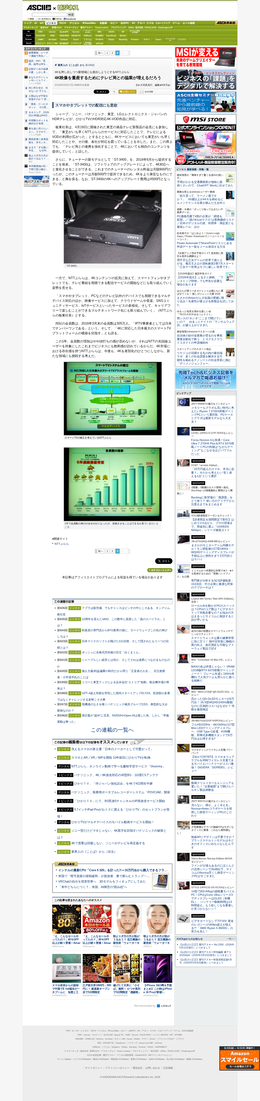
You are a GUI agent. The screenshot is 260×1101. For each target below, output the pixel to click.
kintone (64, 39)
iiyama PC (119, 1035)
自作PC (125, 23)
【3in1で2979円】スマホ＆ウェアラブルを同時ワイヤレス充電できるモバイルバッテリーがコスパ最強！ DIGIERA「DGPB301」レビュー (212, 763)
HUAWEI (99, 35)
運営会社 (137, 1068)
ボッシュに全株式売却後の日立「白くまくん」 (112, 652)
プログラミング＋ (140, 1051)
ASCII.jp (38, 7)
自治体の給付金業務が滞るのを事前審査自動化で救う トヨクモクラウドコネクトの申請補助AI (199, 339)
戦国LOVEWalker (194, 1059)
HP (123, 32)
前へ (100, 53)
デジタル (74, 23)
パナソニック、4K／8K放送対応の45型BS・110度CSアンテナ (116, 775)
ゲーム (176, 23)
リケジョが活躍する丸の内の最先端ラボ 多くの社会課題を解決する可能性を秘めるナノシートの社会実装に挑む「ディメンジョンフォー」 (204, 358)
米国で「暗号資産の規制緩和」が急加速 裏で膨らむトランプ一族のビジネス (111, 876)
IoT (41, 23)
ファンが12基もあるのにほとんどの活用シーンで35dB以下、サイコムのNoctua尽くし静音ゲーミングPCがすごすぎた (212, 871)
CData (111, 39)
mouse (52, 32)
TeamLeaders (101, 27)
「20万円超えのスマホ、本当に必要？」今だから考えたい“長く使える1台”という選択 (212, 472)
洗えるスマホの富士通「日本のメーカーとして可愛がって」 (112, 749)
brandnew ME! (88, 43)
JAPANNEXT (64, 43)
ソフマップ (76, 43)
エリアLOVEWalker (82, 1059)
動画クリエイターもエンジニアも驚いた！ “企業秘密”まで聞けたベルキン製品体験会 (212, 786)
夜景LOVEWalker (139, 1059)
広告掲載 (168, 1068)
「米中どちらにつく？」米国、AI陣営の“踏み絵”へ (92, 887)
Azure (76, 39)
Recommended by (145, 1005)
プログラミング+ (118, 27)
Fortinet (135, 39)
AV (133, 23)
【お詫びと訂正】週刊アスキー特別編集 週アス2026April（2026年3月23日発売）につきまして (205, 954)
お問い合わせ (152, 1068)
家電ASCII (57, 27)
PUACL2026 (150, 27)
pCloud (99, 43)
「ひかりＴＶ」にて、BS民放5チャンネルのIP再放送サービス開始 (119, 801)
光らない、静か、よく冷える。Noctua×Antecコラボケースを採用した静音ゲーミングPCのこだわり (211, 810)
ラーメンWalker (64, 1059)
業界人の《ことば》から (71, 65)
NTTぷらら (62, 543)
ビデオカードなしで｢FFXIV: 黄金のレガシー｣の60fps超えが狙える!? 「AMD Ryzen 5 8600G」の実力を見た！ (212, 926)
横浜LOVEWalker (101, 1059)
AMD (52, 35)
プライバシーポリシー (117, 1068)
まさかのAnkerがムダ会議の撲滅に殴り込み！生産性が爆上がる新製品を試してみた (205, 301)
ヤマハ (147, 39)
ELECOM (40, 35)
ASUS (111, 32)
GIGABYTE (75, 36)
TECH (62, 23)
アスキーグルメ (71, 27)
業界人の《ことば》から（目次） (94, 851)
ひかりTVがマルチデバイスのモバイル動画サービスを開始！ (112, 822)
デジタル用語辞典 (125, 1055)
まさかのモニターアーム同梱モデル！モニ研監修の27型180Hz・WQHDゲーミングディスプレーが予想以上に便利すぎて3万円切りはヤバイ (212, 552)
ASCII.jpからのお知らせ (190, 939)
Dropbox (99, 39)
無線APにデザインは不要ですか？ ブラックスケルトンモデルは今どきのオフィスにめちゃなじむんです (214, 842)
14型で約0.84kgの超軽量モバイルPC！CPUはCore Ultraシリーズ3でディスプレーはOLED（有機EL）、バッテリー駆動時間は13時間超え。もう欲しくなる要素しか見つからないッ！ (213, 900)
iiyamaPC (64, 32)
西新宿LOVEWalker (120, 1059)
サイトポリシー (93, 1068)
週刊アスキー (86, 27)
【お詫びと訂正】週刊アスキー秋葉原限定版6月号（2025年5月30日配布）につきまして (205, 961)
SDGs (131, 27)
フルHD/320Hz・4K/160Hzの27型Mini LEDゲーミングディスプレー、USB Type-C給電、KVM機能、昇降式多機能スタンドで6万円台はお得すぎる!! (213, 731)
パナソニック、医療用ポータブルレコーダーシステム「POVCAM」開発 (120, 792)
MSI (99, 32)
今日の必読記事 (94, 1055)
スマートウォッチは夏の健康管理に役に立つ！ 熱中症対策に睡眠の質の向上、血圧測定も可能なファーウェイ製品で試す (213, 643)
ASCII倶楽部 (226, 23)
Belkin (123, 35)
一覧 (113, 91)
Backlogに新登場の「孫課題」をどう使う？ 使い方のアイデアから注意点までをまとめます (213, 501)
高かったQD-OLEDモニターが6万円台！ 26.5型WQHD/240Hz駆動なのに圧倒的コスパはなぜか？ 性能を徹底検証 (213, 704)
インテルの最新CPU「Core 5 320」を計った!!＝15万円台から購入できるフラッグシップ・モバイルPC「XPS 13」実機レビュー (146, 870)
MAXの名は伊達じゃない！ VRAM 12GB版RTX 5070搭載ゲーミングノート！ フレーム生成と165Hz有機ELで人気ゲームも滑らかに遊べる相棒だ (213, 673)
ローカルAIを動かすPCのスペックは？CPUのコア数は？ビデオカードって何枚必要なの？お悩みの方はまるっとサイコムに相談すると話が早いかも (213, 612)
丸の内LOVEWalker (176, 1059)
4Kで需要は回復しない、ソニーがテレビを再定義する (108, 843)
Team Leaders (124, 1051)
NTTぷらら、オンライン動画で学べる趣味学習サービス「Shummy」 (118, 766)
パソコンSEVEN (88, 31)
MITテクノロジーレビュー (160, 1055)
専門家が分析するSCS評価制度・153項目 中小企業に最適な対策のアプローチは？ (212, 584)
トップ (27, 23)
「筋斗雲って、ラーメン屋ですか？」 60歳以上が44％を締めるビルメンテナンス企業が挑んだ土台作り (201, 199)
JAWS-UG (90, 1039)
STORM (178, 1035)
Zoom (158, 39)
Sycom (76, 32)
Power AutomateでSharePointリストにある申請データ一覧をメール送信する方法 (204, 244)
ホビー (114, 23)
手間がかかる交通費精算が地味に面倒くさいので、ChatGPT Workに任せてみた (205, 183)
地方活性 (139, 27)
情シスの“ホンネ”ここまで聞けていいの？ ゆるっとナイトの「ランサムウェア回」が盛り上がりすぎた (206, 322)
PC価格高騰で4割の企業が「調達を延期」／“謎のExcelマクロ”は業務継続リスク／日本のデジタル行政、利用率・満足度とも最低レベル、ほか (205, 221)
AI (35, 23)
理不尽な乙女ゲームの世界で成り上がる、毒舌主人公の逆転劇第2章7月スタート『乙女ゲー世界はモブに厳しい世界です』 (205, 263)
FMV (40, 32)
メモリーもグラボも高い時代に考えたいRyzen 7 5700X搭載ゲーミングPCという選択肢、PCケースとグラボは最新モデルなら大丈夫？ (212, 414)
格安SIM (44, 27)
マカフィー (41, 43)
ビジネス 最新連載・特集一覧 (193, 169)
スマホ (150, 23)
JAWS (40, 39)
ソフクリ (182, 39)
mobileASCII (141, 1055)
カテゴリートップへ (159, 570)
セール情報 (189, 23)
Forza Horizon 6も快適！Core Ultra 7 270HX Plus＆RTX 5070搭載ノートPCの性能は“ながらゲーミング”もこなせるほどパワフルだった (212, 447)
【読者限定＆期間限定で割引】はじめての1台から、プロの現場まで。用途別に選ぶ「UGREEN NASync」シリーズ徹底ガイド (212, 525)
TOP (68, 1031)
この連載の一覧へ (112, 730)
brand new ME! (146, 1043)
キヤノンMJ (52, 43)
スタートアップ (163, 23)
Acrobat (52, 39)
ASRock (88, 35)
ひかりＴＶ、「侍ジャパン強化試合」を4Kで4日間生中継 (113, 783)
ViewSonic (111, 35)
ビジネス (66, 7)
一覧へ (230, 939)
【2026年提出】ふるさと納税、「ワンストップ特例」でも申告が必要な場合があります (200, 281)
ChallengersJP (165, 27)
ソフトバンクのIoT (170, 39)
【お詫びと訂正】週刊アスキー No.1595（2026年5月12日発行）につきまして (206, 946)
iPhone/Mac (89, 23)
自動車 (103, 23)
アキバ (141, 23)
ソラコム (88, 39)
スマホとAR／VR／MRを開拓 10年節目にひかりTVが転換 (111, 757)
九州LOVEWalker (157, 1059)
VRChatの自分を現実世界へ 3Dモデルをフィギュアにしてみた (102, 881)
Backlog (123, 39)
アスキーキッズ (31, 27)
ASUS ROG (64, 35)
